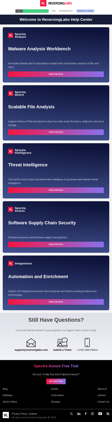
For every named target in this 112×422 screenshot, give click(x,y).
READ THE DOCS (56, 74)
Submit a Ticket (62, 350)
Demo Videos (10, 401)
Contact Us (103, 401)
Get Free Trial (56, 381)
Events (54, 388)
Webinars (8, 395)
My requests (66, 11)
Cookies (33, 413)
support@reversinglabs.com (31, 350)
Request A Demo (85, 11)
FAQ (54, 11)
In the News (57, 395)
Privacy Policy (19, 413)
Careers (102, 395)
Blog (5, 388)
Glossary (55, 401)
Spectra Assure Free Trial (56, 366)
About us (102, 388)
